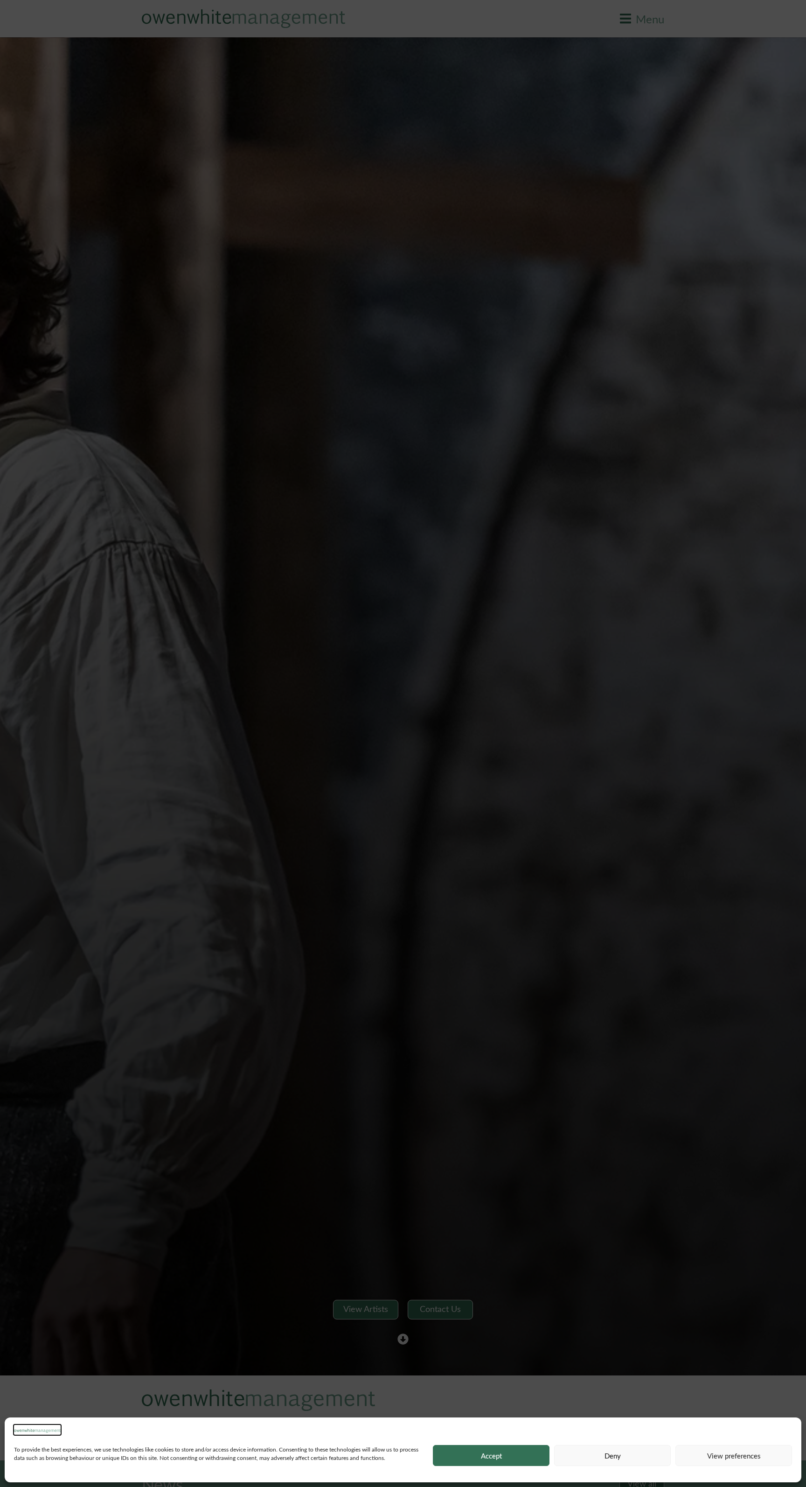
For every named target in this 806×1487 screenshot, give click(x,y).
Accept (491, 1455)
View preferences (734, 1455)
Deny (612, 1455)
